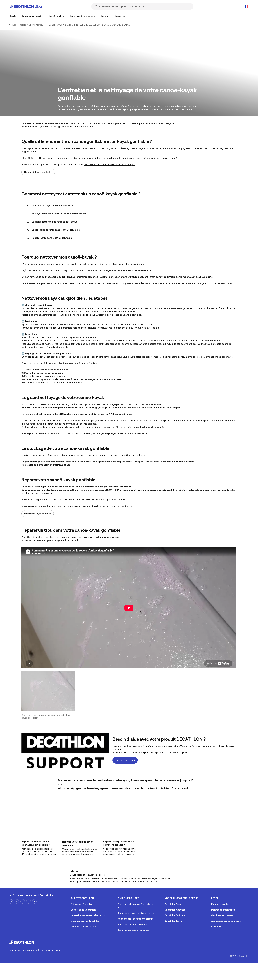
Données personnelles (223, 909)
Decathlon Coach (173, 904)
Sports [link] (22, 25)
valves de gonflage (199, 490)
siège (214, 490)
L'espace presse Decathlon (85, 921)
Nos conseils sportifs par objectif (135, 918)
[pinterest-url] (34, 901)
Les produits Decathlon (83, 909)
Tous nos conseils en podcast (133, 930)
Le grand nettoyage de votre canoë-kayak (54, 221)
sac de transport (44, 493)
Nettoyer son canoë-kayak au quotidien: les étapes (59, 213)
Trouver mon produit (125, 760)
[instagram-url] (28, 901)
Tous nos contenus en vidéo (132, 924)
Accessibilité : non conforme (226, 921)
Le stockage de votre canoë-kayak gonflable (56, 229)
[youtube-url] (22, 901)
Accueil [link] (12, 25)
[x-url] (17, 901)
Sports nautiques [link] (37, 25)
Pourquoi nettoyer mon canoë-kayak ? (52, 205)
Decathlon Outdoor (174, 915)
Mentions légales (220, 904)
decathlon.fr (73, 490)
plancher (29, 493)
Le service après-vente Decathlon (88, 915)
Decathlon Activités (174, 909)
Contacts (216, 926)
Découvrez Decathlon (82, 904)
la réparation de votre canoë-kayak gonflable (106, 506)
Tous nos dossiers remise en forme (136, 913)
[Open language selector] (246, 6)
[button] (48, 695)
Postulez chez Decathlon (84, 926)
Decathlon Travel (173, 921)
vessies (222, 490)
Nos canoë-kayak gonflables (38, 172)
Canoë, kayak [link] (55, 25)
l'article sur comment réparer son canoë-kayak (109, 164)
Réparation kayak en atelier (37, 513)
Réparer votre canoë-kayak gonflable (52, 238)
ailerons (183, 490)
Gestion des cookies (222, 915)
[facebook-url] (11, 901)
